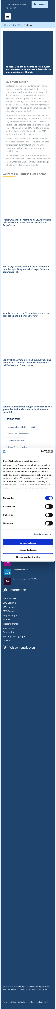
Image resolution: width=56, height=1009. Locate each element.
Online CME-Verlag (26, 989)
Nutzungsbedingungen (14, 636)
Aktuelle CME (9, 598)
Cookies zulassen (28, 543)
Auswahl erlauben (28, 550)
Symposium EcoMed (20, 569)
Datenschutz (9, 632)
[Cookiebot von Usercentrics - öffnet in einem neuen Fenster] (41, 451)
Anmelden (41, 4)
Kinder (33, 427)
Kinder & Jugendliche (16, 440)
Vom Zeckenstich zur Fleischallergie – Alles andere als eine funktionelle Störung (26, 314)
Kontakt (7, 619)
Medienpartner (10, 623)
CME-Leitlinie (9, 602)
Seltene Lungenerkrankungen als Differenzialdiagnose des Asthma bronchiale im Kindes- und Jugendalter (28, 409)
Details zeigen (41, 534)
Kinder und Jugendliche (17, 427)
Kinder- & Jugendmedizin (17, 447)
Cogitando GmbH (39, 1002)
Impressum (8, 627)
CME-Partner (9, 606)
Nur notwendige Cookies (28, 557)
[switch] (49, 506)
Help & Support (11, 615)
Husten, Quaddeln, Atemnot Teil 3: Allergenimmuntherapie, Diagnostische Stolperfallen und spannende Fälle (26, 269)
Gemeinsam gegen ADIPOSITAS (25, 579)
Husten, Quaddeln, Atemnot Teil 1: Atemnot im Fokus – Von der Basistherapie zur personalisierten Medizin (28, 69)
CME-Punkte (9, 611)
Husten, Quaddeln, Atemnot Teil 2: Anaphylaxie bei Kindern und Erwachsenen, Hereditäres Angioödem (27, 222)
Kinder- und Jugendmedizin (19, 434)
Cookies (7, 640)
